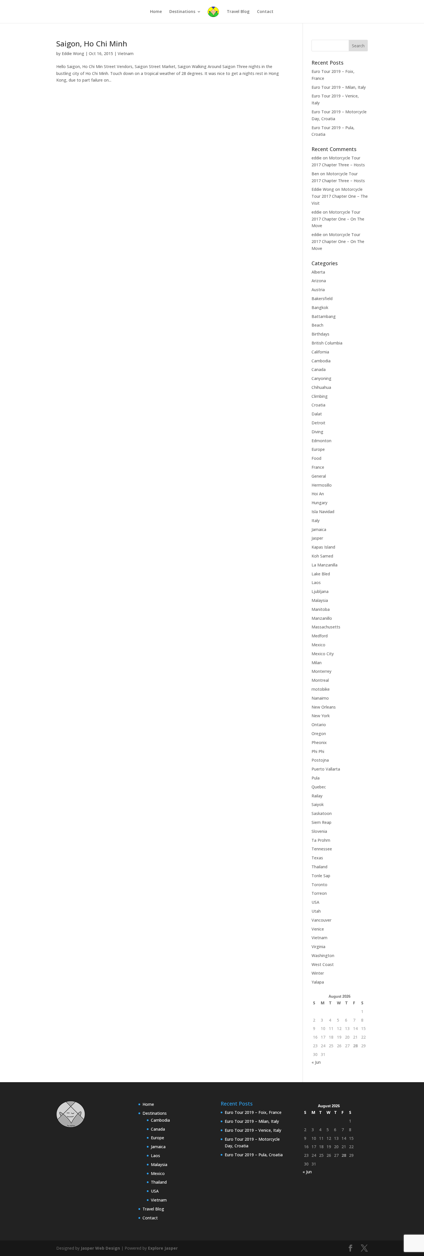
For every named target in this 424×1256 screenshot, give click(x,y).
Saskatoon (322, 813)
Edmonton (321, 440)
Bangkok (320, 307)
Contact (265, 12)
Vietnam (126, 53)
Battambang (324, 316)
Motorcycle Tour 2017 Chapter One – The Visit (340, 196)
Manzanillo (322, 618)
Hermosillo (322, 485)
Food (316, 458)
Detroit (318, 422)
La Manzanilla (324, 565)
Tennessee (322, 849)
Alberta (318, 272)
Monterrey (321, 671)
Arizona (319, 280)
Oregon (319, 733)
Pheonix (319, 742)
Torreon (319, 893)
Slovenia (319, 831)
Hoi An (318, 493)
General (319, 476)
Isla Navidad (323, 511)
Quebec (319, 787)
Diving (317, 431)
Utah (316, 911)
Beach (317, 325)
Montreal (320, 680)
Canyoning (321, 378)
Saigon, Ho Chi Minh (91, 43)
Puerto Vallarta (326, 769)
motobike (321, 689)
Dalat (317, 414)
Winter (318, 973)
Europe (318, 449)
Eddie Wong (73, 53)
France (318, 467)
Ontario (319, 724)
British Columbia (327, 343)
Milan (317, 662)
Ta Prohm (321, 840)
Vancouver (321, 920)
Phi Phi (318, 751)
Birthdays (320, 334)
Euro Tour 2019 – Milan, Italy (339, 87)
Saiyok (318, 804)
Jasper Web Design (100, 1248)
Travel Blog (238, 12)
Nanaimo (320, 698)
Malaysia (320, 600)
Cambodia (321, 361)
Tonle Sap (321, 875)
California (320, 352)
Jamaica (319, 529)
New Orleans (324, 707)
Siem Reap (321, 822)
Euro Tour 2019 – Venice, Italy (253, 1130)
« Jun (316, 1062)
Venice (318, 929)
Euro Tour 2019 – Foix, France (253, 1112)
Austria (318, 289)
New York (321, 715)
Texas (317, 857)
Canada (319, 369)
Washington (323, 955)
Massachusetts (326, 627)
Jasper (317, 538)
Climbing (320, 396)
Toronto (319, 884)
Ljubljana (320, 591)
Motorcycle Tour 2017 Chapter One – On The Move (338, 219)
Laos (316, 582)
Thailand (319, 866)
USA (315, 902)
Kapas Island (323, 547)
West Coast (323, 964)
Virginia (318, 946)
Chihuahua (321, 387)
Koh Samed (322, 556)
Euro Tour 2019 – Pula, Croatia (254, 1154)
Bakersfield (322, 298)
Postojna (320, 760)
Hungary (319, 502)
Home (156, 12)
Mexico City (323, 653)
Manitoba (321, 609)
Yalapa (318, 982)
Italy (316, 520)
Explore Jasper (163, 1248)
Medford (320, 636)
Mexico (318, 644)
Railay (317, 796)
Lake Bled (321, 574)
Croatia (318, 405)
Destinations (182, 12)
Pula (316, 778)
